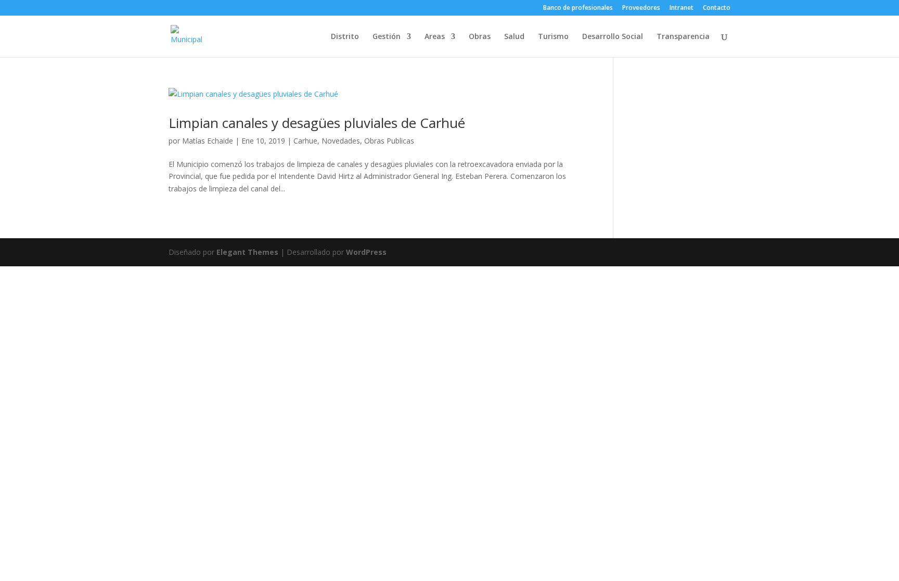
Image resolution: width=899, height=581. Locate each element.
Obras (480, 37)
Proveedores (641, 8)
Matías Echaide (207, 141)
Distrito (345, 37)
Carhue (305, 141)
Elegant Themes (247, 252)
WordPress (366, 252)
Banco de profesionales (578, 8)
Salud (514, 37)
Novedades (341, 141)
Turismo (553, 37)
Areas (435, 37)
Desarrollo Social (612, 37)
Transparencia (683, 37)
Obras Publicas (389, 141)
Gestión (387, 37)
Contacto (716, 8)
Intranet (681, 8)
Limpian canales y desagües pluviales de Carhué (317, 122)
